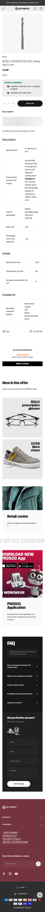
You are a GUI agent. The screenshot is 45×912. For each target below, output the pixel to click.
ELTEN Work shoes (35, 447)
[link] (11, 839)
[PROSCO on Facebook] (3, 873)
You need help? (38, 331)
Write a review (22, 364)
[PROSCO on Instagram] (10, 873)
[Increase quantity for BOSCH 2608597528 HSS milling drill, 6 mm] (12, 103)
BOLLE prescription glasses (31, 405)
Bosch (4, 57)
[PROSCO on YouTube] (16, 873)
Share (7, 331)
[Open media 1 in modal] (38, 17)
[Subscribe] (38, 863)
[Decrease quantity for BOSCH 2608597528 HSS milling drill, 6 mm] (5, 103)
